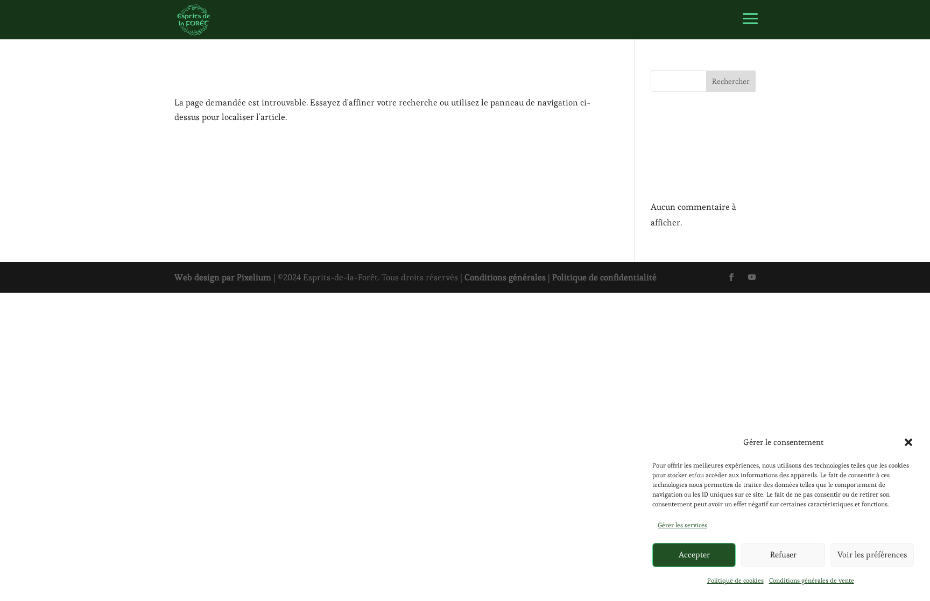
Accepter (694, 554)
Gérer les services (682, 525)
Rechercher (731, 81)
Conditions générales (505, 277)
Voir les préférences (872, 554)
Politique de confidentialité (604, 277)
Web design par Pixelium (222, 277)
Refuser (783, 554)
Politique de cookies (735, 580)
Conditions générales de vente (811, 580)
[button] (908, 442)
